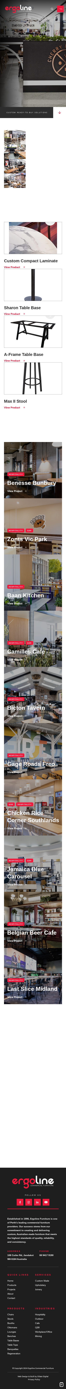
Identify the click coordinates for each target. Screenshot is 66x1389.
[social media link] (20, 1202)
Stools (10, 1318)
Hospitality (40, 1314)
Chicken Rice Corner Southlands (33, 807)
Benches (11, 1336)
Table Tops (12, 1344)
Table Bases (13, 1340)
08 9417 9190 (46, 1255)
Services (43, 1274)
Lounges (11, 1331)
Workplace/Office (43, 1331)
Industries (45, 1308)
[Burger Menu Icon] (60, 9)
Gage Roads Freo (33, 751)
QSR (37, 1327)
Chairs (10, 1314)
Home (10, 1280)
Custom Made (42, 1280)
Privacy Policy (34, 1379)
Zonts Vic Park (33, 526)
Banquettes (12, 1349)
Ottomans (12, 1327)
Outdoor (39, 1318)
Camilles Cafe (33, 639)
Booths (10, 1323)
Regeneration (13, 1353)
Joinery (38, 1289)
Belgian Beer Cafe (33, 920)
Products (11, 1285)
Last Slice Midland (33, 976)
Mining (38, 1336)
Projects (11, 1289)
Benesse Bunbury (33, 470)
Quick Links (18, 1274)
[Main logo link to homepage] (18, 9)
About (10, 1293)
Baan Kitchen (33, 582)
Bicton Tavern (33, 695)
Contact (11, 1298)
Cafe (37, 1323)
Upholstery (40, 1285)
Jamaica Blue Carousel (33, 864)
